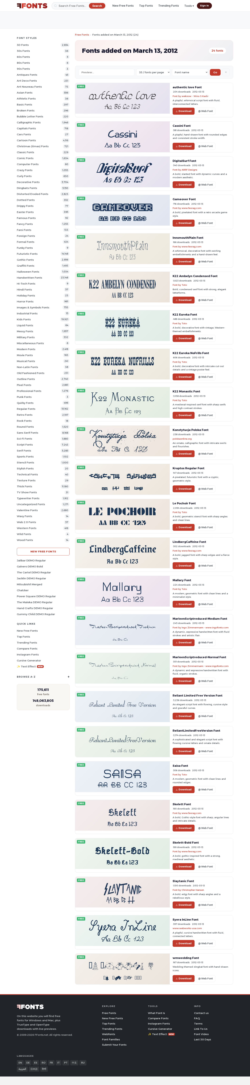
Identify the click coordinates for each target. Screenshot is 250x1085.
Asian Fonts (24, 92)
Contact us (201, 1013)
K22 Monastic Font (186, 391)
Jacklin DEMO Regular (31, 578)
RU (83, 1062)
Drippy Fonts (25, 206)
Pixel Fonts (24, 385)
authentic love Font (187, 87)
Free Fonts (82, 34)
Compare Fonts (27, 648)
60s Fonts (23, 56)
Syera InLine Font (185, 919)
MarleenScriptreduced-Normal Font (199, 657)
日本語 (34, 1069)
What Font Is (156, 1013)
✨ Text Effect (30, 666)
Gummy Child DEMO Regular (36, 614)
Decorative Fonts (28, 182)
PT (66, 1062)
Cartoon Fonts (26, 140)
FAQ (197, 1018)
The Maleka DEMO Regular (34, 602)
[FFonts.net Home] (32, 6)
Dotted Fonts (26, 200)
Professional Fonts (29, 391)
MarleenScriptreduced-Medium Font (200, 618)
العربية (22, 1069)
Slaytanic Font (183, 881)
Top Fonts (146, 5)
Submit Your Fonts (114, 1044)
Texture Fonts (26, 480)
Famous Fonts (26, 218)
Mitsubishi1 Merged (29, 584)
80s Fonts (23, 62)
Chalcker (23, 590)
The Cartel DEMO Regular (34, 572)
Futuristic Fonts (27, 253)
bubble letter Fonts (30, 116)
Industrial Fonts (27, 313)
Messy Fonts (25, 331)
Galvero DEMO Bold (30, 566)
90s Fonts (23, 68)
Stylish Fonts (25, 468)
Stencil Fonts (25, 462)
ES (35, 1062)
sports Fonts (25, 456)
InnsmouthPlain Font (188, 237)
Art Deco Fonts (27, 80)
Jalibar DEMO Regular (31, 560)
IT (58, 1062)
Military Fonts (26, 337)
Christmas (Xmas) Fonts (33, 146)
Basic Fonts (24, 104)
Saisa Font (180, 765)
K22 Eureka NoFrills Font (191, 353)
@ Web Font (205, 111)
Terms (198, 1023)
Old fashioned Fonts (30, 373)
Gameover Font (184, 199)
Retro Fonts (24, 414)
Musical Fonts (26, 361)
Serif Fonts (24, 450)
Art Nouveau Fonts (29, 86)
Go (215, 72)
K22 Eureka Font (185, 314)
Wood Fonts (25, 540)
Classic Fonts (25, 152)
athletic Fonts (26, 98)
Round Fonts (25, 426)
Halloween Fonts (28, 271)
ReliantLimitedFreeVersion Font (196, 730)
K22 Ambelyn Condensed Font (195, 276)
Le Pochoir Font (184, 503)
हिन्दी (44, 1069)
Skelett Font (182, 804)
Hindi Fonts (24, 289)
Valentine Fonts (27, 510)
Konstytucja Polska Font (191, 430)
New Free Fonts (123, 5)
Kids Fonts (24, 319)
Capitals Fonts (26, 128)
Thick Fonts (24, 486)
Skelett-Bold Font (186, 842)
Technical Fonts (27, 474)
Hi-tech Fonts (26, 283)
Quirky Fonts (25, 402)
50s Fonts (23, 50)
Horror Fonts (25, 301)
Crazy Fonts (24, 170)
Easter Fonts (25, 212)
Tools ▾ (189, 5)
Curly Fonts (24, 176)
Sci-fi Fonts (24, 438)
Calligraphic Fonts (29, 122)
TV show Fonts (27, 492)
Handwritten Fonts (29, 277)
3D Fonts (23, 45)
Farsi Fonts (24, 230)
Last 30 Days (202, 1039)
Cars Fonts (24, 134)
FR (51, 1062)
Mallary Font (182, 580)
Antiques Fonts (27, 74)
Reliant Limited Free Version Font (197, 695)
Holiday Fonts (26, 295)
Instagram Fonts (28, 654)
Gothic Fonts (25, 259)
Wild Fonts (24, 534)
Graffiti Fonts (25, 265)
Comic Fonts (25, 158)
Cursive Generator (29, 660)
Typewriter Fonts (28, 498)
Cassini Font (182, 125)
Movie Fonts (25, 355)
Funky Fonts (25, 247)
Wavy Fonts (24, 516)
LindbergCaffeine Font (189, 542)
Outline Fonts (26, 379)
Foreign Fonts (26, 236)
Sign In (204, 5)
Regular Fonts (26, 408)
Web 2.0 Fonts (26, 522)
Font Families (111, 1039)
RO (43, 1062)
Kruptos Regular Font (188, 468)
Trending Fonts (168, 5)
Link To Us (200, 1028)
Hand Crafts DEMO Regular (35, 608)
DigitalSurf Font (184, 161)
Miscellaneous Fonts (30, 343)
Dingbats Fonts (27, 188)
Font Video (201, 1034)
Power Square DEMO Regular (36, 596)
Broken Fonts (26, 110)
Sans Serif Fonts (27, 432)
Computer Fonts (28, 164)
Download (185, 111)
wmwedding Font (186, 958)
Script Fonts (25, 444)
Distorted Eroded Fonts (32, 194)
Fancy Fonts (25, 224)
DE (28, 1062)
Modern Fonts (26, 349)
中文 (74, 1062)
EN (20, 1062)
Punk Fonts (24, 397)
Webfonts (108, 1034)
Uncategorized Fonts (31, 504)
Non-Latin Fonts (27, 367)
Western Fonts (26, 528)
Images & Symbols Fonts (33, 307)
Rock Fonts (24, 420)
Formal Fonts (25, 241)
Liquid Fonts (25, 325)
